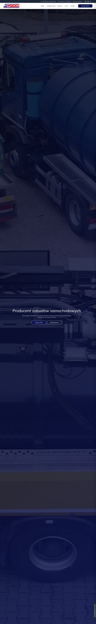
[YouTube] (88, 1)
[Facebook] (86, 1)
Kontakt (73, 6)
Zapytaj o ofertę (85, 6)
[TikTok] (90, 1)
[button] (39, 322)
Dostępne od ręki (51, 6)
